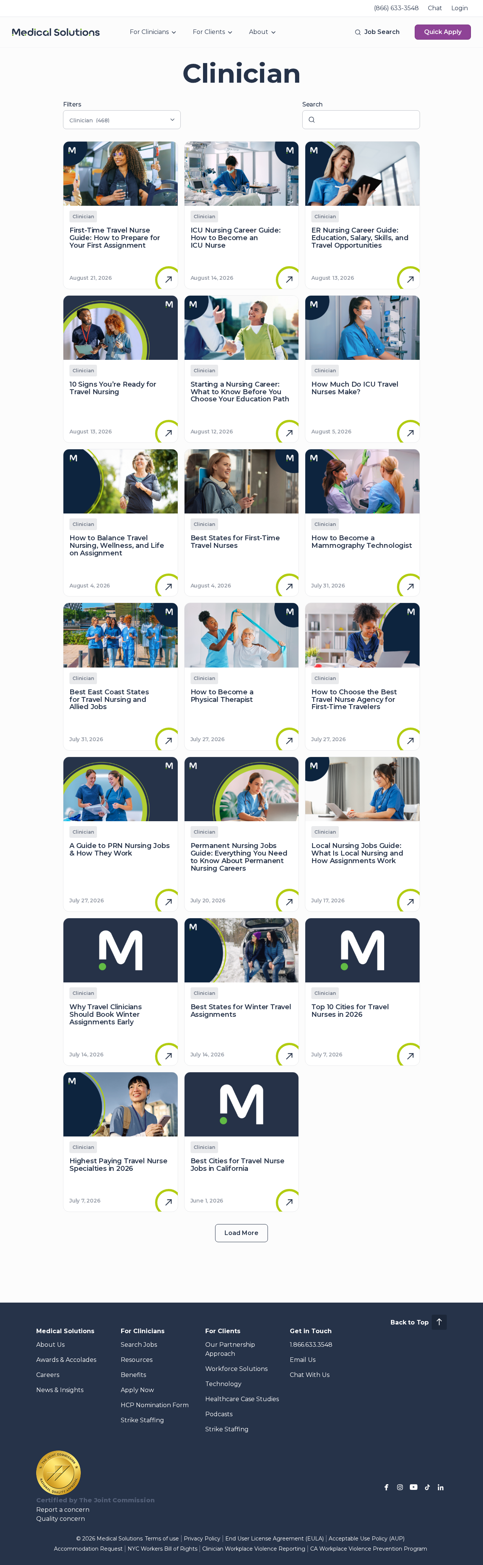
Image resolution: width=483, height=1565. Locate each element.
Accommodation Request (88, 1548)
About (258, 31)
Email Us (302, 1359)
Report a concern (62, 1509)
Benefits (133, 1374)
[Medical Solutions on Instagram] (400, 1487)
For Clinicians (149, 31)
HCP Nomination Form (155, 1405)
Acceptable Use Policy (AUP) (367, 1538)
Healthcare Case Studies (242, 1399)
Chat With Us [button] (309, 1374)
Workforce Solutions (236, 1368)
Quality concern (60, 1518)
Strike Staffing (142, 1420)
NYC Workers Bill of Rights (162, 1548)
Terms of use (162, 1538)
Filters (72, 104)
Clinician (83, 216)
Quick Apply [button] (442, 31)
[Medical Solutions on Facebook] (386, 1487)
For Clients (209, 31)
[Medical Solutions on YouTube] (414, 1487)
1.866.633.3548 (311, 1344)
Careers (47, 1374)
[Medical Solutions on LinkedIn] (441, 1487)
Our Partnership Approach (230, 1349)
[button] (377, 32)
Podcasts (218, 1414)
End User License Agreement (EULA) (274, 1538)
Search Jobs (139, 1344)
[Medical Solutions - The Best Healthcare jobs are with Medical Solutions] (56, 32)
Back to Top (410, 1322)
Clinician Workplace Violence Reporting (253, 1548)
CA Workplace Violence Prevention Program (368, 1548)
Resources (136, 1359)
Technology (223, 1384)
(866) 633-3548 (396, 8)
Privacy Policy (202, 1538)
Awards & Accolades (66, 1359)
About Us (50, 1344)
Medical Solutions (65, 1331)
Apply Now (137, 1390)
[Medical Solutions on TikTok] (427, 1487)
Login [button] (459, 8)
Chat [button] (435, 8)
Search (312, 104)
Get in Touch (311, 1331)
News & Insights (59, 1390)
